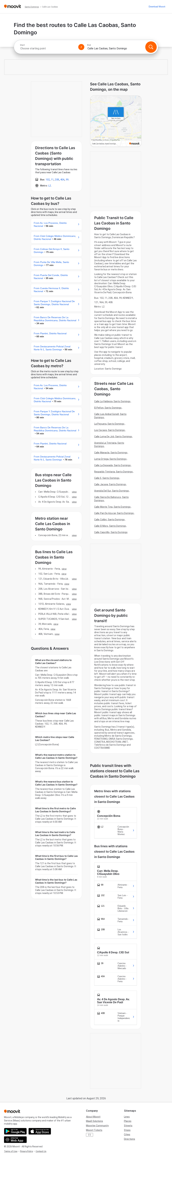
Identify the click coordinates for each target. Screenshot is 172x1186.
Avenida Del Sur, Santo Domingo (111, 490)
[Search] (151, 47)
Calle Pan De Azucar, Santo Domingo (114, 513)
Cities (127, 1134)
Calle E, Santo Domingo (106, 478)
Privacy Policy (26, 1151)
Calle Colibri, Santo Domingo (109, 519)
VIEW (74, 491)
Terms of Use (10, 1151)
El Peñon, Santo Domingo (107, 407)
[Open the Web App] (15, 1139)
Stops (127, 1130)
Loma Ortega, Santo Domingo (110, 459)
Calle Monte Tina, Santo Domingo (112, 506)
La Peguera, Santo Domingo (109, 423)
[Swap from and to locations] (81, 47)
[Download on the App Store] (39, 1131)
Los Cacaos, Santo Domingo (109, 430)
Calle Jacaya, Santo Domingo (110, 484)
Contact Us (41, 1151)
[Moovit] (12, 7)
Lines (127, 1116)
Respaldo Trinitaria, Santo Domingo (113, 471)
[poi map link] (116, 121)
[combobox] (47, 48)
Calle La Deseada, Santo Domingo (112, 465)
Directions (129, 1139)
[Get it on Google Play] (15, 1131)
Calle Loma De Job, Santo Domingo (113, 436)
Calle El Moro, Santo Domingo (110, 526)
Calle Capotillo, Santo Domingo (110, 532)
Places (127, 1121)
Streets (128, 1125)
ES (89, 1134)
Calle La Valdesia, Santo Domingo (112, 401)
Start (22, 45)
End (89, 45)
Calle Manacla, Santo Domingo (110, 452)
